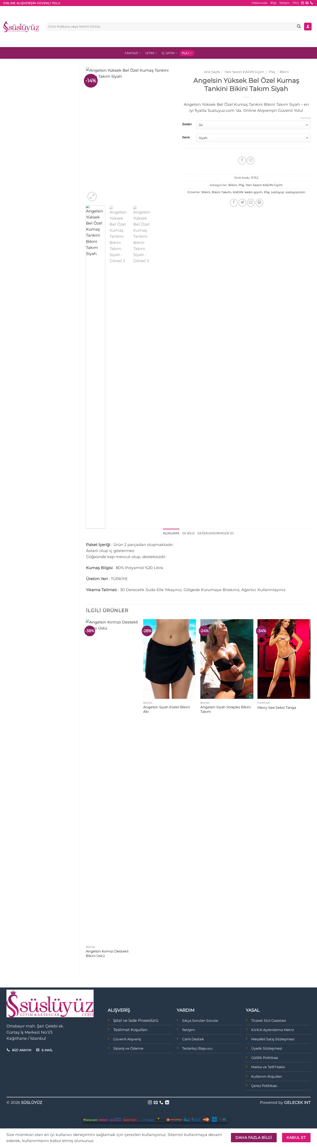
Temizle (305, 118)
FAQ (296, 3)
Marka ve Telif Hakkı (268, 1067)
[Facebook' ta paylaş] (234, 203)
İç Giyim (168, 53)
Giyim (149, 53)
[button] (308, 26)
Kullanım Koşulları (266, 1076)
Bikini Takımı (221, 192)
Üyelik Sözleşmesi (266, 1048)
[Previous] (93, 134)
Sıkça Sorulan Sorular (200, 1021)
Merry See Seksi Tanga (276, 708)
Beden (187, 124)
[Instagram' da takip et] (302, 3)
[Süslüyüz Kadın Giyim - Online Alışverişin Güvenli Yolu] (21, 26)
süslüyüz (277, 192)
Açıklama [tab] (171, 533)
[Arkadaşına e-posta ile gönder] (251, 203)
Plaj (185, 53)
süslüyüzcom (295, 192)
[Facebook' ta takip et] (242, 160)
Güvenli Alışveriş (127, 1039)
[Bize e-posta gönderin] (307, 3)
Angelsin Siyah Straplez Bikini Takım (225, 709)
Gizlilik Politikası (264, 1058)
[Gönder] (299, 27)
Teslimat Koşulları (130, 1029)
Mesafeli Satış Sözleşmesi (272, 1039)
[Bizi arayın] (311, 3)
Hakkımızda (259, 3)
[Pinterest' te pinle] (259, 203)
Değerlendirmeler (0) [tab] (216, 533)
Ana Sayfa (212, 72)
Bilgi (273, 3)
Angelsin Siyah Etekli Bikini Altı (166, 709)
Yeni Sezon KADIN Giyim (244, 72)
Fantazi (131, 53)
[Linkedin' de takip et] (167, 1103)
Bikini (284, 72)
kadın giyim (253, 192)
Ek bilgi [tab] (188, 533)
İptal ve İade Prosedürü (135, 1020)
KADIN (238, 192)
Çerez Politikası (264, 1086)
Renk (186, 137)
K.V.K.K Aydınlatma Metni (272, 1030)
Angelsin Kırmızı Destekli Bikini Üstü (107, 953)
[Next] (168, 134)
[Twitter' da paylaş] (242, 203)
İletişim (284, 3)
